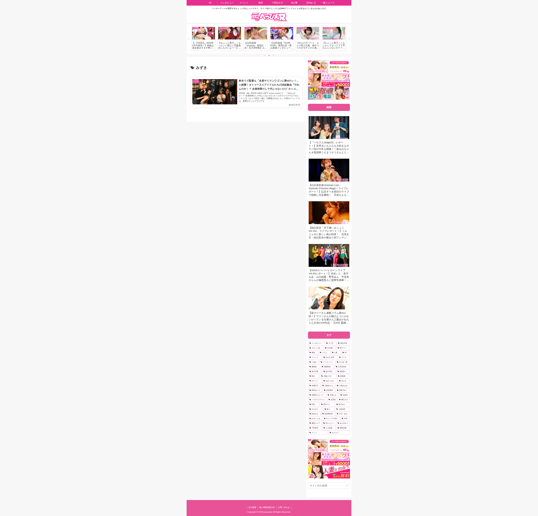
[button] (347, 485)
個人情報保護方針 (267, 507)
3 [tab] (273, 55)
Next (349, 38)
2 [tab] (269, 55)
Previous (188, 38)
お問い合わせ (284, 507)
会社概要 (252, 507)
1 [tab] (264, 55)
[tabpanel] (203, 38)
